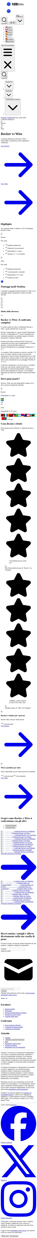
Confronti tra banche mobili (14, 1027)
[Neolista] (6, 1000)
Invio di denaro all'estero (13, 1025)
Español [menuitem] (9, 34)
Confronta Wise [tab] (10, 828)
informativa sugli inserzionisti (18, 1089)
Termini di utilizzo (11, 1045)
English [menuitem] (9, 27)
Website (3, 949)
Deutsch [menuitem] (9, 32)
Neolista (3, 118)
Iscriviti (4, 991)
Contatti (7, 1038)
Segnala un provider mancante (15, 1040)
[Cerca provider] (8, 23)
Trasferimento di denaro (13, 99)
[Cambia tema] (12, 23)
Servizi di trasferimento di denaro (15, 1013)
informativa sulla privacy (19, 1230)
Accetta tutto (14, 1236)
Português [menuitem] (10, 39)
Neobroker (9, 91)
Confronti (10, 118)
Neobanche (9, 82)
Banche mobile (10, 1009)
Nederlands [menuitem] (10, 41)
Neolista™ (13, 1105)
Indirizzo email (5, 951)
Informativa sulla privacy (13, 1043)
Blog (6, 1042)
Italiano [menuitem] (9, 37)
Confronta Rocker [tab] (11, 825)
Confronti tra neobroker (12, 1029)
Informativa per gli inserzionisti (15, 1047)
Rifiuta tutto (5, 1236)
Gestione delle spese (11, 1016)
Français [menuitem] (9, 30)
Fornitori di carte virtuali (13, 1014)
